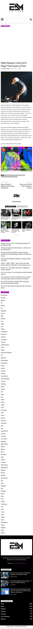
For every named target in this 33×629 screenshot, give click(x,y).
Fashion (3, 368)
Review (3, 473)
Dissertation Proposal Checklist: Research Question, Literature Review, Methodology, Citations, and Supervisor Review (16, 254)
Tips (2, 507)
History (3, 402)
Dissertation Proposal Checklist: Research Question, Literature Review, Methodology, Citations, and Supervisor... (20, 590)
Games (2, 386)
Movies (3, 446)
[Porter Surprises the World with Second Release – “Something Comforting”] (6, 225)
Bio (2, 308)
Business (3, 318)
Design (2, 350)
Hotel (2, 413)
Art (1, 303)
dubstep (22, 175)
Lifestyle (3, 433)
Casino (2, 324)
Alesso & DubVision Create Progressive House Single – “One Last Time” (16, 231)
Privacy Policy (10, 626)
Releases (10, 23)
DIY (2, 355)
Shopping (3, 486)
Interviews (3, 423)
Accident (3, 298)
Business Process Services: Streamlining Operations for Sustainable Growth (15, 244)
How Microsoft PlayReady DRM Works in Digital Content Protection (16, 259)
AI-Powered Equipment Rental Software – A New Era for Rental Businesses (16, 248)
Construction (4, 332)
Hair (2, 397)
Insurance (3, 420)
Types (2, 514)
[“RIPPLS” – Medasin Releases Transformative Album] (27, 225)
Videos (2, 525)
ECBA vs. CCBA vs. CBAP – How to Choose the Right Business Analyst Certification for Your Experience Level (15, 264)
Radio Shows (4, 465)
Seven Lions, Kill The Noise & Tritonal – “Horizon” (26, 186)
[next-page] (17, 235)
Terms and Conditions (21, 626)
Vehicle (3, 517)
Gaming (3, 389)
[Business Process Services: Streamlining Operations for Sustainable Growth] (5, 575)
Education (3, 358)
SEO (2, 480)
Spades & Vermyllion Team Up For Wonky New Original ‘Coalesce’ (5, 218)
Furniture (3, 381)
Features (3, 371)
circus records (11, 175)
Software (3, 491)
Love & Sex (4, 439)
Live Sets (3, 436)
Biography (3, 311)
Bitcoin (2, 313)
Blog (2, 316)
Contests (3, 337)
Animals (3, 300)
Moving (3, 449)
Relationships (4, 467)
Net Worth (3, 454)
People (3, 460)
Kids (2, 426)
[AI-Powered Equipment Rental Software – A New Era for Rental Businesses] (5, 583)
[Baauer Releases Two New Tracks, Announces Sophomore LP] (16, 212)
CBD (2, 326)
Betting (3, 305)
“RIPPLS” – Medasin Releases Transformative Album (27, 230)
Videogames (4, 522)
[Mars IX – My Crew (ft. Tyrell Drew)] (27, 212)
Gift (2, 392)
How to (3, 415)
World (2, 530)
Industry (3, 418)
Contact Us (4, 334)
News (2, 457)
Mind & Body (4, 444)
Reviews (3, 475)
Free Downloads (5, 379)
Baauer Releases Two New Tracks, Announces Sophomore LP (16, 218)
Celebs (2, 329)
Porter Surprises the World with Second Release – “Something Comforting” (5, 231)
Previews (3, 462)
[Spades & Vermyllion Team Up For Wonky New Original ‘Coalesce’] (6, 212)
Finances (3, 373)
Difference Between (6, 352)
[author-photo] (16, 196)
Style (2, 496)
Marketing (3, 441)
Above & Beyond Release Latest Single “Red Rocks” (7, 186)
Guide (2, 394)
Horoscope (4, 410)
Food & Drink (4, 376)
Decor (2, 347)
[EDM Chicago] (16, 8)
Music (6, 23)
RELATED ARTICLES (10, 206)
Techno (3, 501)
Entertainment (4, 360)
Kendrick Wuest (6, 68)
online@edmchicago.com (19, 563)
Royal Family (4, 478)
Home (2, 23)
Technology (4, 504)
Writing (2, 533)
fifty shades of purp (6, 176)
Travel (2, 512)
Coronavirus (4, 339)
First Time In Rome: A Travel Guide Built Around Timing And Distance (16, 273)
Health (2, 399)
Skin (2, 488)
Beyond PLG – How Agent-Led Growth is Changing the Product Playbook (15, 268)
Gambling (3, 384)
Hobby (2, 405)
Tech (2, 499)
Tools (2, 509)
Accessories (4, 295)
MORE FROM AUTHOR (22, 206)
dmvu (18, 175)
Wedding (3, 527)
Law (2, 428)
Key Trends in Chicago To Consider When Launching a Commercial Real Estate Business (15, 282)
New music (14, 176)
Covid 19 (3, 342)
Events (2, 365)
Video (2, 520)
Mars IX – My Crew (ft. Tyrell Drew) (26, 218)
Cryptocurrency (5, 345)
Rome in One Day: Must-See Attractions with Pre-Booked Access (16, 287)
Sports (2, 494)
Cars (2, 321)
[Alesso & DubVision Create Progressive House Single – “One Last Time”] (16, 225)
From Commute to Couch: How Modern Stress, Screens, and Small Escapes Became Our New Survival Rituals (16, 278)
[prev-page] (15, 235)
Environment (4, 363)
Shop (2, 483)
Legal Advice (4, 431)
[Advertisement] (16, 44)
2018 (6, 175)
